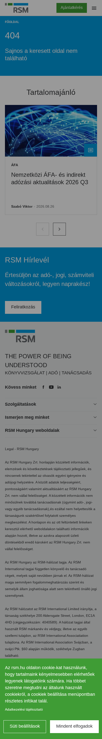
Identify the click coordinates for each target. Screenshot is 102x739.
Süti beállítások (25, 726)
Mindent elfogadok (74, 726)
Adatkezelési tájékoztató (24, 709)
